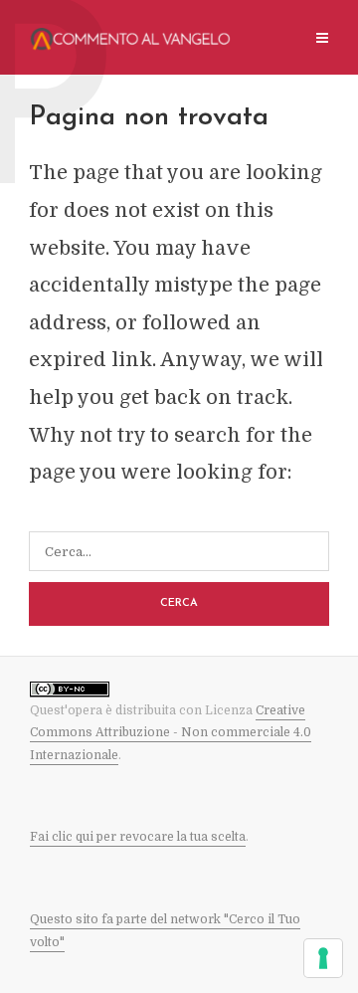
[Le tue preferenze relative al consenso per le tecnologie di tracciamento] (323, 958)
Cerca (179, 603)
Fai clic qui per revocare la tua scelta (138, 837)
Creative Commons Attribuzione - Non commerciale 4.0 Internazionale (170, 732)
